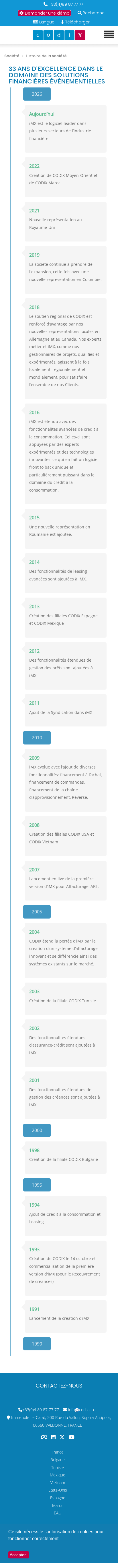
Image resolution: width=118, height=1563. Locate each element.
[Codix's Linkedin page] (54, 1437)
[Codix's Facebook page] (44, 1437)
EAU (57, 1513)
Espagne (57, 1497)
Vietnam (57, 1482)
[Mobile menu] (109, 35)
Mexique (57, 1475)
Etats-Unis (57, 1490)
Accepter (18, 1554)
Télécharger (77, 22)
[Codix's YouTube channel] (71, 1437)
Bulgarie (57, 1459)
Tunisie (57, 1467)
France (58, 1452)
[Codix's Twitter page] (63, 1437)
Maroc (57, 1505)
